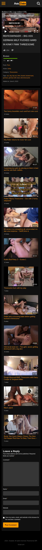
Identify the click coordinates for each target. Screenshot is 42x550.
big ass (14, 76)
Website (5, 508)
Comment (6, 460)
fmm (19, 76)
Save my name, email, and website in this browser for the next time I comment (22, 518)
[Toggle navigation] (3, 3)
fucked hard (29, 76)
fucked (23, 76)
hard (18, 78)
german (5, 78)
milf (21, 78)
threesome (26, 78)
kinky (9, 68)
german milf (12, 78)
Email (5, 498)
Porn (8, 65)
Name (5, 489)
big (11, 76)
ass (8, 76)
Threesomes (14, 72)
